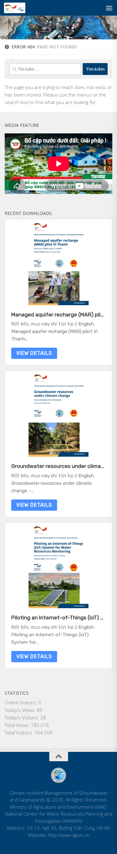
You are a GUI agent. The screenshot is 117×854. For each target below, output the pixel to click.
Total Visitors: (19, 732)
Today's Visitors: (22, 717)
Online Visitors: (21, 702)
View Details (34, 353)
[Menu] (109, 8)
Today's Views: (21, 710)
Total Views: (18, 725)
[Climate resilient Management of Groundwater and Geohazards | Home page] (18, 7)
